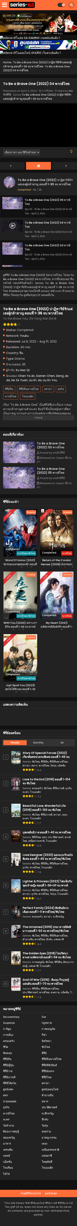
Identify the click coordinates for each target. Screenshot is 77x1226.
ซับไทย (36, 761)
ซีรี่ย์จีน (9, 389)
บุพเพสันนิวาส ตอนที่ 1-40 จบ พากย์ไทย (47, 832)
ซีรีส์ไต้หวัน (9, 1083)
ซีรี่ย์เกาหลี (58, 788)
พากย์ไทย (10, 396)
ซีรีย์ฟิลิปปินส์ (49, 1065)
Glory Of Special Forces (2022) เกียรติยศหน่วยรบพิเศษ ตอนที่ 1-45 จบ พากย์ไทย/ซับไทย (46, 757)
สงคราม (55, 992)
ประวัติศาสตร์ (55, 837)
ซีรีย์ (44, 1053)
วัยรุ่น (53, 765)
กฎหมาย (47, 1022)
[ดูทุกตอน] (38, 166)
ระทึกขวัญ (58, 916)
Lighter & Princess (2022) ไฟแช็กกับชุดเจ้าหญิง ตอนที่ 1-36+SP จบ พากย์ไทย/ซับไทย (47, 885)
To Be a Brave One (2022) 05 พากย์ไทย (51, 471)
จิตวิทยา (46, 1041)
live (44, 1016)
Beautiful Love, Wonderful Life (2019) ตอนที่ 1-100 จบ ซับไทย (44, 808)
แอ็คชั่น (61, 765)
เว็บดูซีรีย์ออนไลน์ (30, 1193)
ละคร (26, 791)
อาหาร (7, 1143)
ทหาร (34, 765)
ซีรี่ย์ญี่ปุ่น (8, 1065)
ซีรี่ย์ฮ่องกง (48, 1071)
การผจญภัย (38, 962)
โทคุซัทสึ (47, 1161)
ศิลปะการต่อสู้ (11, 1131)
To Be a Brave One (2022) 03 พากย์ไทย (51, 445)
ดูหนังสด (8, 1089)
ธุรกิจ (61, 389)
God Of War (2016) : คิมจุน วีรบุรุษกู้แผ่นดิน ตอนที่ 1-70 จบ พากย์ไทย (46, 982)
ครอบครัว (37, 788)
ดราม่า (48, 389)
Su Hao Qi (23, 370)
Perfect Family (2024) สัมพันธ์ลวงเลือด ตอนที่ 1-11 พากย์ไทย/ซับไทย (46, 910)
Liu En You (50, 380)
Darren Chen (45, 376)
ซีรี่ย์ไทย (36, 837)
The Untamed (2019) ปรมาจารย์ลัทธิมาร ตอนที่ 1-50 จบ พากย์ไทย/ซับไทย (47, 929)
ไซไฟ (6, 1173)
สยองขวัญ (9, 1137)
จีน (21, 353)
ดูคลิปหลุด (51, 1193)
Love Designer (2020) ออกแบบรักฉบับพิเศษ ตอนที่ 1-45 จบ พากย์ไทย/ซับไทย (48, 857)
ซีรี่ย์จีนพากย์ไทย (29, 389)
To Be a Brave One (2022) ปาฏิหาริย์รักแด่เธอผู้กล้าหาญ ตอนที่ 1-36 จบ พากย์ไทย (37, 97)
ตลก (64, 814)
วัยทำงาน (8, 1125)
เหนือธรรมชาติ (36, 840)
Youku (24, 336)
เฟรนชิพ (8, 1149)
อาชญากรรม (49, 1137)
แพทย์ (6, 1155)
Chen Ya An (26, 376)
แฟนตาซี (59, 939)
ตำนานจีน (28, 939)
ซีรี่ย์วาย (8, 1071)
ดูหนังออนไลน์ (50, 1089)
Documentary (11, 1016)
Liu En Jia (35, 380)
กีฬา (44, 1034)
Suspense (9, 1022)
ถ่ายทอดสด (9, 1101)
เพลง (44, 1143)
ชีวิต (5, 1047)
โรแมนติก (27, 396)
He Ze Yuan (19, 380)
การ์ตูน (7, 1029)
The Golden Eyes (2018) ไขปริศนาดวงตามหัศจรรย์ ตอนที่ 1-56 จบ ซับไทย (47, 955)
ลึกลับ (49, 939)
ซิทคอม (7, 1053)
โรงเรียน (8, 1167)
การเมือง (8, 1034)
